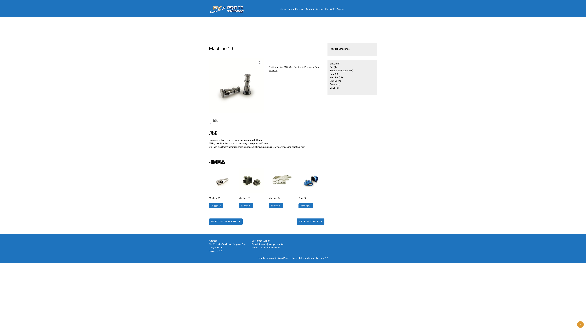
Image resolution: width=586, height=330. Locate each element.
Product (310, 9)
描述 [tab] (215, 120)
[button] (259, 63)
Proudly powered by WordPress (274, 258)
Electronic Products (304, 67)
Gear (317, 67)
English (340, 9)
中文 (332, 9)
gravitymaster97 (319, 258)
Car (291, 67)
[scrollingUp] (580, 324)
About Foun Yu (296, 9)
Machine (279, 67)
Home (283, 9)
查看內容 (216, 206)
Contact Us (322, 9)
